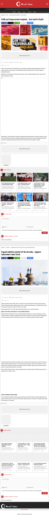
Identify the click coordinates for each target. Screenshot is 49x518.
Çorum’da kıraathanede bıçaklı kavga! (13, 9)
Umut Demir (6, 62)
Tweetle (11, 22)
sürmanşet (5, 142)
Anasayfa (3, 247)
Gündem (7, 247)
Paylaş (5, 22)
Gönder (18, 22)
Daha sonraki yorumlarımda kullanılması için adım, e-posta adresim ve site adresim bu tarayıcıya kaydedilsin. (22, 230)
